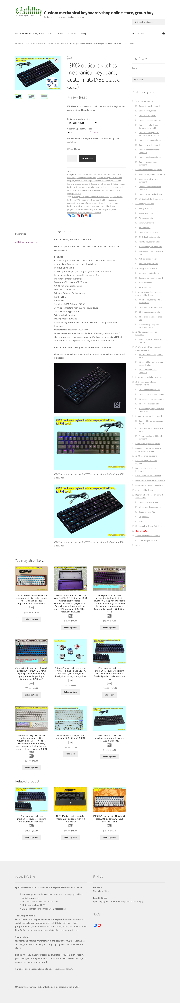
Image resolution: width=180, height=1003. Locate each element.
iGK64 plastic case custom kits (151, 399)
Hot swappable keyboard (146, 268)
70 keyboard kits (146, 218)
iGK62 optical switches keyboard (90, 187)
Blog (83, 33)
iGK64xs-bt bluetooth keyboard (148, 416)
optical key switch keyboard (88, 206)
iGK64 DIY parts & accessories (151, 394)
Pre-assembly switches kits (104, 190)
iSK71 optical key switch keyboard (149, 485)
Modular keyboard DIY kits (149, 242)
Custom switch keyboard (57, 43)
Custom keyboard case (148, 502)
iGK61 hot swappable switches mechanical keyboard (148, 293)
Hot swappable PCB (147, 512)
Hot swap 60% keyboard (149, 273)
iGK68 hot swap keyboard (146, 456)
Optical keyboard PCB (148, 540)
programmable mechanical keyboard (82, 209)
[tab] (31, 234)
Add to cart (87, 158)
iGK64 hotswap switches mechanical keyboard (145, 383)
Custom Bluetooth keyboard (150, 194)
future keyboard (93, 203)
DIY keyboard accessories (150, 507)
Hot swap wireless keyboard (151, 278)
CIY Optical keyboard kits (149, 237)
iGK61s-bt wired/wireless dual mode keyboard (148, 348)
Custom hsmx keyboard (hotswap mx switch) (148, 126)
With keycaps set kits (148, 259)
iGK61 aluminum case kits (149, 312)
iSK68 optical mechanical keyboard (150, 480)
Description (20, 233)
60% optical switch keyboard (88, 200)
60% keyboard (78, 196)
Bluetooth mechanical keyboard (148, 169)
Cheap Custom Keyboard (149, 106)
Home (20, 43)
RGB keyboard (105, 209)
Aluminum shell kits (147, 223)
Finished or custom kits (78, 119)
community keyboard (76, 203)
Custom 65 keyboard (147, 115)
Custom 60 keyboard (105, 177)
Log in (134, 68)
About (61, 33)
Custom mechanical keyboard (29, 33)
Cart (51, 33)
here (70, 968)
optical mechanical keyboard (79, 190)
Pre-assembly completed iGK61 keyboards (149, 325)
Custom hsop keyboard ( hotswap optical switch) (149, 134)
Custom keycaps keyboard (78, 184)
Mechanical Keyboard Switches (148, 526)
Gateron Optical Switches (79, 128)
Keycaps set (144, 516)
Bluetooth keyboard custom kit (152, 174)
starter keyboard (93, 212)
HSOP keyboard (145, 287)
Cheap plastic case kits (86, 177)
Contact (72, 33)
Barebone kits (104, 174)
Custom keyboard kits (111, 180)
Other (137, 545)
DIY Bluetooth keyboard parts (151, 199)
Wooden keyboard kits (148, 263)
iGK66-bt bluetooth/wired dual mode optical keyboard (148, 449)
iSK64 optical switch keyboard (148, 475)
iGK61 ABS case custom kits (150, 307)
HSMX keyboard (145, 282)
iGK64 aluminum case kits (149, 389)
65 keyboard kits (146, 213)
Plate (141, 521)
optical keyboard (108, 206)
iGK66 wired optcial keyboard (147, 443)
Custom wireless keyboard (150, 157)
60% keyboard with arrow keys (98, 196)
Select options (31, 619)
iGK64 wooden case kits (149, 403)
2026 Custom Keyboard (35, 43)
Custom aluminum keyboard (150, 120)
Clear (95, 132)
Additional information (26, 242)
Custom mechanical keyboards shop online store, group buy (99, 12)
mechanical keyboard (114, 187)
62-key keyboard (109, 200)
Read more (70, 753)
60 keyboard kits (146, 208)
